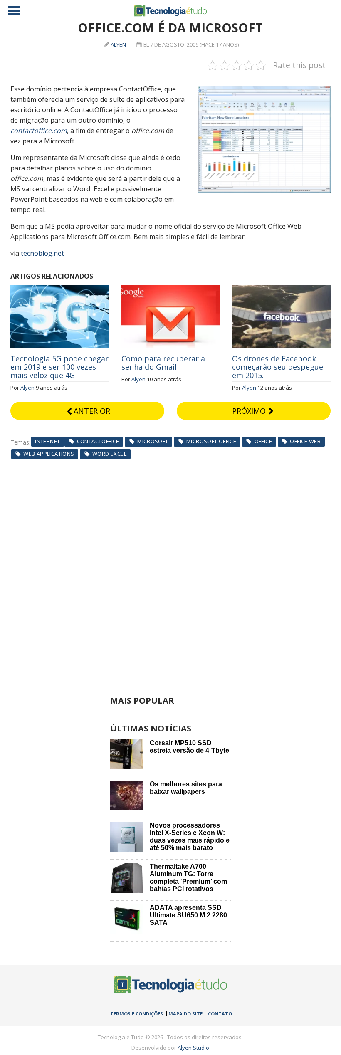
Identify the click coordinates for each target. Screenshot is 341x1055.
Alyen (118, 44)
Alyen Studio (193, 1047)
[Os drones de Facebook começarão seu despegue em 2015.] (281, 289)
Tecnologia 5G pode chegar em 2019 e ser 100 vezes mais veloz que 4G (59, 366)
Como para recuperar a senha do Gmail (163, 362)
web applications (48, 453)
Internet (47, 441)
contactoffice (98, 441)
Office (263, 441)
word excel (109, 453)
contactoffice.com (38, 130)
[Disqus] (170, 576)
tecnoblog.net (42, 253)
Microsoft (152, 441)
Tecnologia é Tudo (170, 11)
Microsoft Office (211, 441)
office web (305, 441)
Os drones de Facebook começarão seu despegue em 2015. (277, 366)
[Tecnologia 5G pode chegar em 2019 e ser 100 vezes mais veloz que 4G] (59, 289)
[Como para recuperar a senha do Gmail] (170, 289)
